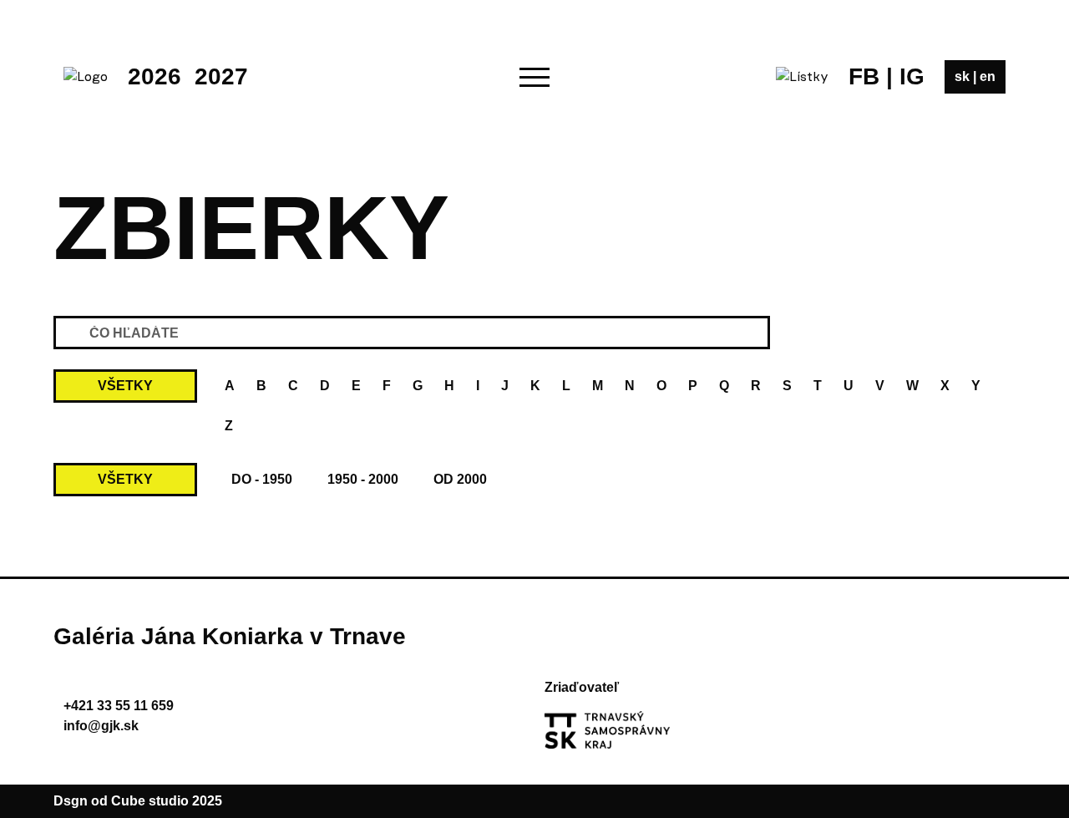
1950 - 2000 (362, 479)
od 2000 (460, 479)
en (988, 76)
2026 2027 (188, 76)
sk (964, 76)
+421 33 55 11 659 (118, 706)
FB (864, 76)
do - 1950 (261, 479)
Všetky (125, 386)
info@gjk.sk (101, 726)
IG (912, 76)
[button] (534, 76)
